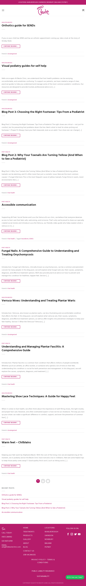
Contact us (28, 551)
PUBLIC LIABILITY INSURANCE (43, 571)
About (26, 543)
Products (27, 535)
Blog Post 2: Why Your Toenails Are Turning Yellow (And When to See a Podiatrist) (42, 157)
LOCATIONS (22, 2)
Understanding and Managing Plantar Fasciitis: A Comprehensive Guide (33, 348)
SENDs (31, 239)
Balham (58, 2)
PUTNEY (48, 547)
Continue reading (10, 46)
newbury (49, 539)
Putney (64, 2)
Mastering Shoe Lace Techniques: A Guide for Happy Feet (38, 396)
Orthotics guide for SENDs (18, 25)
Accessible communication (19, 205)
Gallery (27, 539)
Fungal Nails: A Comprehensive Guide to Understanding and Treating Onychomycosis (40, 253)
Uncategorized (7, 22)
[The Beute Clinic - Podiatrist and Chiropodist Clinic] (43, 10)
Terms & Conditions (46, 561)
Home (25, 527)
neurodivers (25, 239)
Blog (25, 547)
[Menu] (3, 10)
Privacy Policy (38, 559)
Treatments (28, 531)
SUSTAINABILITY (43, 576)
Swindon (42, 2)
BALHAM (48, 543)
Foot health (6, 152)
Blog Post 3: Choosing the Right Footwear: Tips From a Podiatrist (43, 112)
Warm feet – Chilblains (16, 442)
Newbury (50, 2)
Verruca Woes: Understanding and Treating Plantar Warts (38, 300)
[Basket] (83, 10)
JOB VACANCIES (29, 554)
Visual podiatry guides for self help (24, 66)
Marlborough (32, 2)
